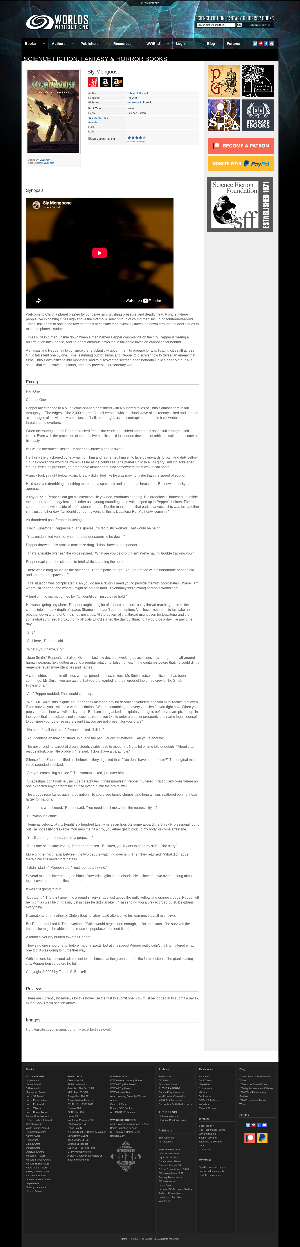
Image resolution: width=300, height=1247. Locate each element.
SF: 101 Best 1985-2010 (80, 1104)
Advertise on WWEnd (210, 1141)
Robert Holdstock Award (39, 1120)
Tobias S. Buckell (137, 93)
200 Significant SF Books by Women (86, 1132)
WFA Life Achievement (170, 1100)
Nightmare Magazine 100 (80, 1120)
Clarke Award (33, 1143)
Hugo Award (32, 1080)
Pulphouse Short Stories (171, 1197)
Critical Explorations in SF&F (174, 1169)
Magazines (205, 1084)
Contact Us (205, 1149)
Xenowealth (134, 102)
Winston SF (165, 1201)
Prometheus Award (36, 1132)
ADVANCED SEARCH (260, 25)
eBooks (203, 1092)
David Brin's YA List (77, 1136)
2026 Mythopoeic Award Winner (256, 1088)
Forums (233, 44)
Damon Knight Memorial (171, 1092)
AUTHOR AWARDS (169, 1088)
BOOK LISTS (74, 1076)
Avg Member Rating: (103, 138)
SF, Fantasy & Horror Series (125, 1132)
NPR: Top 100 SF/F (77, 1092)
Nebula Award (33, 1084)
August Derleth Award (37, 1116)
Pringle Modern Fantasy (80, 1100)
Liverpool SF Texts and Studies (175, 1189)
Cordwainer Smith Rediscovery (175, 1104)
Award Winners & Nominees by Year (129, 1124)
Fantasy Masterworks (170, 1177)
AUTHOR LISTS (168, 1112)
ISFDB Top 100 (75, 1112)
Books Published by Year (123, 1128)
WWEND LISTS (118, 1076)
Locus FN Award (35, 1104)
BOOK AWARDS (35, 1076)
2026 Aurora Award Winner (253, 1084)
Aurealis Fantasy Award (38, 1159)
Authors (58, 44)
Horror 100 (73, 1116)
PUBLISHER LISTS (169, 1149)
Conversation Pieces (170, 1161)
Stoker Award (33, 1147)
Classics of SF (75, 1080)
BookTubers (205, 1080)
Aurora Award (33, 1136)
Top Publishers (167, 1137)
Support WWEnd (208, 1137)
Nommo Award (34, 1191)
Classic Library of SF (170, 1165)
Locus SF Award (34, 1096)
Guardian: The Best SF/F (80, 1088)
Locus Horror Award (36, 1112)
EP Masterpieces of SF (171, 1173)
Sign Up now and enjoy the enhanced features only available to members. (213, 1171)
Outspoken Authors (169, 1116)
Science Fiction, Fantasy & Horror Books (95, 58)
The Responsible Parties (212, 1129)
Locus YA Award (34, 1108)
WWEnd (153, 44)
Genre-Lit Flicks (118, 1104)
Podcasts (204, 1076)
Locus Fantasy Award (37, 1100)
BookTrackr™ (117, 1136)
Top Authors (165, 1076)
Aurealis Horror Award (37, 1163)
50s (69, 1147)
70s (81, 1147)
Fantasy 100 (74, 1108)
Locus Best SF (75, 1128)
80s (87, 1147)
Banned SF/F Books (121, 1108)
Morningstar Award (36, 1187)
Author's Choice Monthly (172, 1193)
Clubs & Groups (207, 1108)
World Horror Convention (172, 1096)
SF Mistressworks (77, 1084)
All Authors (164, 1080)
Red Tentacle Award (36, 1175)
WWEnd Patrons (208, 1133)
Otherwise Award (35, 1151)
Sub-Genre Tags (98, 117)
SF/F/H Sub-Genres (209, 1100)
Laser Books (165, 1185)
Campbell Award (34, 1124)
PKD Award (32, 1140)
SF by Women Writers (79, 1151)
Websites (204, 1104)
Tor (129, 97)
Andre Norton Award (36, 1167)
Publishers (90, 44)
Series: (95, 102)
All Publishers (166, 1141)
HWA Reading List (77, 1124)
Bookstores (205, 1096)
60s (75, 1147)
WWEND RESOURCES (123, 1120)
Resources (122, 44)
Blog (211, 44)
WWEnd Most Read (120, 1092)
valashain (45, 159)
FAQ (201, 1145)
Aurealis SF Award (35, 1155)
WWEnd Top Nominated (123, 1084)
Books (30, 44)
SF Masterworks (168, 1181)
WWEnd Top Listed (120, 1088)
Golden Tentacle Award (38, 1179)
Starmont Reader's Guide (172, 1120)
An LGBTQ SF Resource (123, 1112)
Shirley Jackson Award (38, 1171)
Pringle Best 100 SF (78, 1096)
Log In (181, 44)
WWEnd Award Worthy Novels (126, 1080)
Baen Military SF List (78, 1140)
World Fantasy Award (37, 1128)
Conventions (205, 1088)
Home (124, 1239)
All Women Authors (169, 1084)
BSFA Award (32, 1088)
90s (93, 1147)
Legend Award (33, 1183)
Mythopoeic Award (35, 1092)
